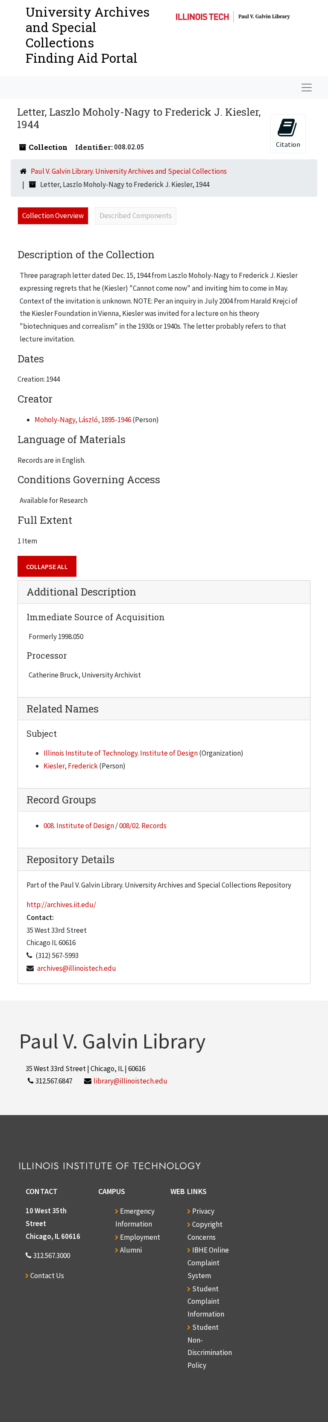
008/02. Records (143, 825)
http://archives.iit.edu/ (61, 904)
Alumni (131, 1250)
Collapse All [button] (47, 566)
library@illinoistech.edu (130, 1081)
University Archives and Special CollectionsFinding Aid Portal (87, 34)
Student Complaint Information (205, 1301)
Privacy (203, 1211)
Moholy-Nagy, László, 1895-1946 (83, 419)
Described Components (136, 215)
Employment (140, 1237)
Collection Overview (53, 215)
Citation (288, 144)
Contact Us (47, 1275)
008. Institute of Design (79, 825)
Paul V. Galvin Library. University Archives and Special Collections (129, 171)
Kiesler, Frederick (71, 766)
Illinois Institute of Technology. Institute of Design (121, 753)
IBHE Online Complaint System (208, 1262)
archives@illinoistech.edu (76, 968)
